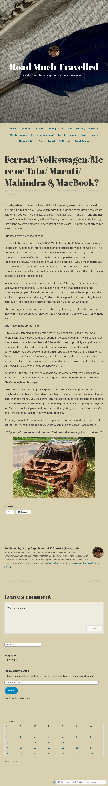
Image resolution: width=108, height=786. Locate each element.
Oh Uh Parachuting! (42, 135)
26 (35, 753)
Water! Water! (95, 581)
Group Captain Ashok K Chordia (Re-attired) (27, 190)
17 (6, 748)
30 (91, 753)
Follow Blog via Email (16, 670)
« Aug (7, 762)
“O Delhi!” (39, 128)
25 (21, 753)
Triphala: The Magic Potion (18, 581)
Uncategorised (73, 190)
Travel (61, 135)
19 (35, 748)
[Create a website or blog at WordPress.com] (54, 782)
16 (91, 742)
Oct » (14, 762)
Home (13, 128)
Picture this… (27, 141)
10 (6, 742)
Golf (61, 141)
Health (94, 135)
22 (77, 748)
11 (21, 742)
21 (63, 748)
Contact (25, 128)
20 (49, 748)
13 (49, 742)
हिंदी (69, 141)
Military (80, 128)
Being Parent (56, 128)
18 (21, 748)
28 (63, 753)
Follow (11, 690)
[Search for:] (22, 644)
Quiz (84, 135)
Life (70, 128)
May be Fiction (18, 135)
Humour (72, 135)
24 (6, 753)
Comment (93, 628)
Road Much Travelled (54, 67)
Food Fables (82, 141)
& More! (93, 128)
